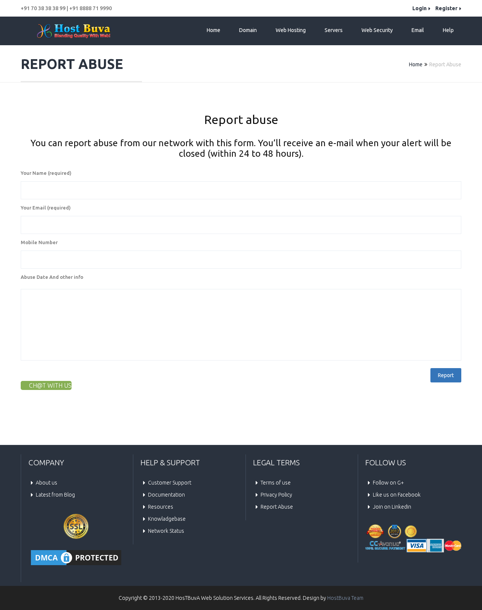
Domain (248, 30)
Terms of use (276, 483)
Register (446, 8)
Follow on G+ (388, 483)
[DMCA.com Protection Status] (76, 557)
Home (213, 30)
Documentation (166, 495)
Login (419, 8)
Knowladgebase (167, 519)
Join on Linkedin (392, 507)
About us (46, 483)
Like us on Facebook (397, 495)
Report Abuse (277, 507)
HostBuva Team (345, 598)
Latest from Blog (55, 495)
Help (448, 30)
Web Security (377, 30)
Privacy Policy (276, 495)
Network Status (166, 531)
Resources (160, 507)
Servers (334, 30)
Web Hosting (291, 30)
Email (418, 30)
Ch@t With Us (50, 385)
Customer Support (169, 483)
